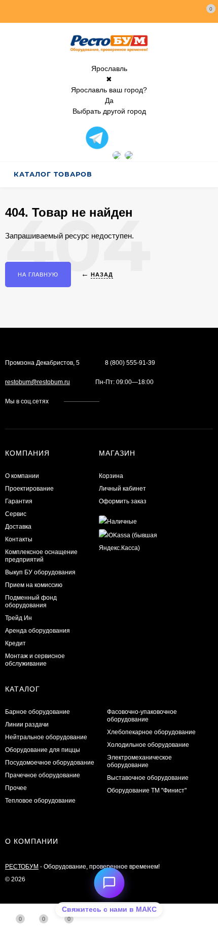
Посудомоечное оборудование (49, 762)
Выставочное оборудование (148, 777)
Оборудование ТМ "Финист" (147, 790)
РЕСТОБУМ (22, 866)
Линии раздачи (27, 724)
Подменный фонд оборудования (31, 601)
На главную (38, 274)
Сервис (15, 514)
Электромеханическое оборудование (139, 761)
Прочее (16, 788)
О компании (22, 475)
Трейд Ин (18, 618)
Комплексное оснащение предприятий (41, 555)
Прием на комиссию (33, 585)
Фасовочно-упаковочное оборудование (142, 715)
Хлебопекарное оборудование (151, 732)
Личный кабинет (122, 488)
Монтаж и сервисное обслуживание (35, 659)
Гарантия (18, 501)
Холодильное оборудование (148, 744)
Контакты (18, 539)
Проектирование (29, 488)
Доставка (18, 526)
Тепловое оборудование (40, 800)
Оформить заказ (123, 501)
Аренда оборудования (37, 630)
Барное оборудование (37, 711)
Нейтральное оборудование (46, 737)
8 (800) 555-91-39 (130, 362)
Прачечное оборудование (42, 775)
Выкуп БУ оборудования (40, 572)
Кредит (15, 643)
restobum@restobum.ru (37, 382)
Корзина (111, 475)
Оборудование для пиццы (42, 749)
